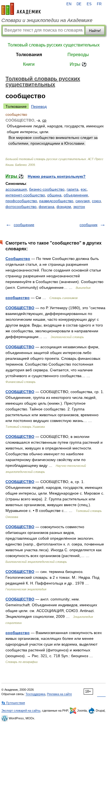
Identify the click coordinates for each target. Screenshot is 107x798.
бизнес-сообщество (46, 189)
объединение (76, 195)
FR (99, 4)
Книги (29, 64)
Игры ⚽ (78, 64)
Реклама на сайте (59, 694)
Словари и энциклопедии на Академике (46, 20)
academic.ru (21, 9)
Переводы (78, 54)
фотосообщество (20, 206)
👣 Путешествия (13, 702)
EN (68, 4)
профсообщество (21, 201)
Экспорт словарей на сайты (20, 710)
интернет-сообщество (25, 195)
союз (96, 201)
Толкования (29, 54)
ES (89, 4)
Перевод (39, 106)
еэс (84, 189)
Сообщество (17, 258)
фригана (46, 206)
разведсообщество (56, 201)
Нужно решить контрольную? (57, 176)
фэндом (64, 206)
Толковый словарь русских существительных (54, 45)
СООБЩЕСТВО (19, 308)
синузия (82, 201)
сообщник (88, 225)
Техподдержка (35, 694)
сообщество (17, 297)
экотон (79, 206)
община (54, 195)
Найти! (95, 30)
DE (79, 4)
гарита (72, 189)
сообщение (24, 225)
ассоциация (16, 189)
